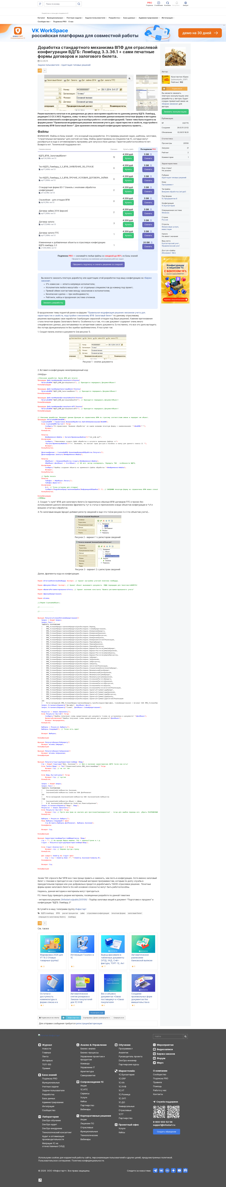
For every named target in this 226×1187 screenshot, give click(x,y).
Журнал (47, 1044)
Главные (46, 1052)
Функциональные (51, 1082)
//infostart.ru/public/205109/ (74, 899)
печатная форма (118, 913)
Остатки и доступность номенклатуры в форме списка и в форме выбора (49, 999)
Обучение (125, 1044)
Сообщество (48, 1110)
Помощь (157, 1086)
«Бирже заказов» (170, 104)
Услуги (83, 1097)
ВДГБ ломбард (47, 913)
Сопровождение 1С (92, 1082)
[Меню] (40, 3)
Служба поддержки (167, 1101)
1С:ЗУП (122, 1098)
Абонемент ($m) (169, 253)
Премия (46, 1068)
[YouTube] (179, 1171)
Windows (165, 213)
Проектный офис (129, 1124)
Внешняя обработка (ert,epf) (174, 192)
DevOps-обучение (51, 1120)
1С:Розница (124, 1094)
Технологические (89, 1135)
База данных (48, 1098)
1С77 (121, 1114)
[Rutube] (185, 1171)
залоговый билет (135, 913)
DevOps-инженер (128, 1060)
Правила (157, 1082)
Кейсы (83, 1101)
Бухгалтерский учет (170, 243)
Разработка (48, 1094)
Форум (161, 1058)
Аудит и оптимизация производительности (53, 1138)
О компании (160, 1070)
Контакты (158, 1094)
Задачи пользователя (53, 1090)
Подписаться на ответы (50, 1018)
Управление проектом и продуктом (92, 1058)
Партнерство (87, 1105)
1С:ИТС (84, 1089)
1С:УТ (121, 1090)
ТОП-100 (46, 1064)
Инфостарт (80, 909)
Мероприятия (165, 1044)
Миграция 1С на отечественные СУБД (53, 1145)
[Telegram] (155, 1171)
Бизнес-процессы (89, 1052)
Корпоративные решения (95, 1115)
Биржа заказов (166, 1053)
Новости (46, 1048)
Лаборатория (50, 1116)
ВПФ (58, 913)
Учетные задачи (50, 1086)
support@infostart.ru (164, 1125)
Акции (83, 1085)
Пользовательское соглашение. (54, 1160)
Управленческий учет (171, 246)
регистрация (82, 1023)
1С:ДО (122, 1102)
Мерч (160, 1062)
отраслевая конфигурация (98, 913)
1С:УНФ (122, 1086)
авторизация (95, 1023)
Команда (84, 1063)
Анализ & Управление (93, 1044)
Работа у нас (159, 1090)
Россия (165, 220)
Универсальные (126, 1106)
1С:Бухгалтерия (126, 1074)
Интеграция (48, 1106)
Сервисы (84, 1093)
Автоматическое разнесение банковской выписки (141, 958)
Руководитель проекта (130, 1056)
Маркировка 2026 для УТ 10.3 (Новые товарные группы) (51, 958)
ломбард (72, 917)
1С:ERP (122, 1078)
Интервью (47, 1060)
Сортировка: (96, 1018)
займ (82, 913)
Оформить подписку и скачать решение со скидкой (98, 264)
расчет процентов (70, 913)
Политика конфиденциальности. (88, 1160)
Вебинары (85, 1109)
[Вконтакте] (161, 1171)
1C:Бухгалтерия (168, 206)
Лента (45, 1056)
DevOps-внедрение (52, 1128)
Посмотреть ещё (97, 1013)
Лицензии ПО (87, 1123)
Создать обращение (166, 1131)
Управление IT (87, 1067)
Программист (168, 184)
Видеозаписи (165, 1049)
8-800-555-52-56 (162, 1122)
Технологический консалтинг (57, 1132)
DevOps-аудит (49, 1124)
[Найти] (185, 1036)
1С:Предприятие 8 (169, 198)
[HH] (167, 1171)
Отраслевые (86, 1127)
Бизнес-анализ (87, 1048)
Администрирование (52, 1102)
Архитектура (87, 1071)
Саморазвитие (87, 1075)
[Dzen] (173, 1171)
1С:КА (122, 1082)
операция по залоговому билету (52, 917)
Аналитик (123, 1052)
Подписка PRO (49, 1078)
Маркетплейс (127, 1070)
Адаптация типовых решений (174, 177)
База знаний (49, 1074)
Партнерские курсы (129, 1064)
